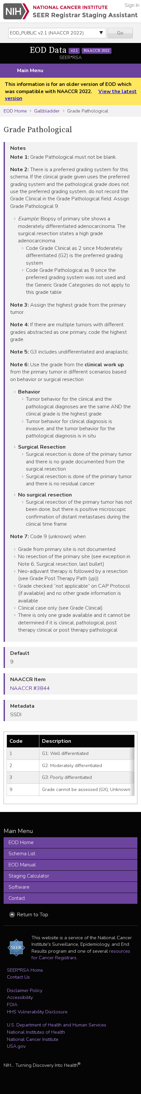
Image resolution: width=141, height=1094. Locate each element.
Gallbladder (47, 111)
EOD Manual (22, 864)
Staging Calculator (29, 876)
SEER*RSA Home (25, 970)
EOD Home (15, 111)
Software (19, 887)
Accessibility (20, 997)
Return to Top (32, 914)
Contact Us (18, 977)
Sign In (132, 5)
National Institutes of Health (36, 1032)
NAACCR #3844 (30, 688)
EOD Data (69, 50)
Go (120, 33)
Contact (17, 898)
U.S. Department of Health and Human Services (56, 1025)
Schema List (22, 853)
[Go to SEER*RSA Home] (70, 11)
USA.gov (16, 1046)
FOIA (12, 1004)
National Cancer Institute (32, 1039)
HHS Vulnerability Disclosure (37, 1011)
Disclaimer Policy (24, 990)
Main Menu (30, 70)
